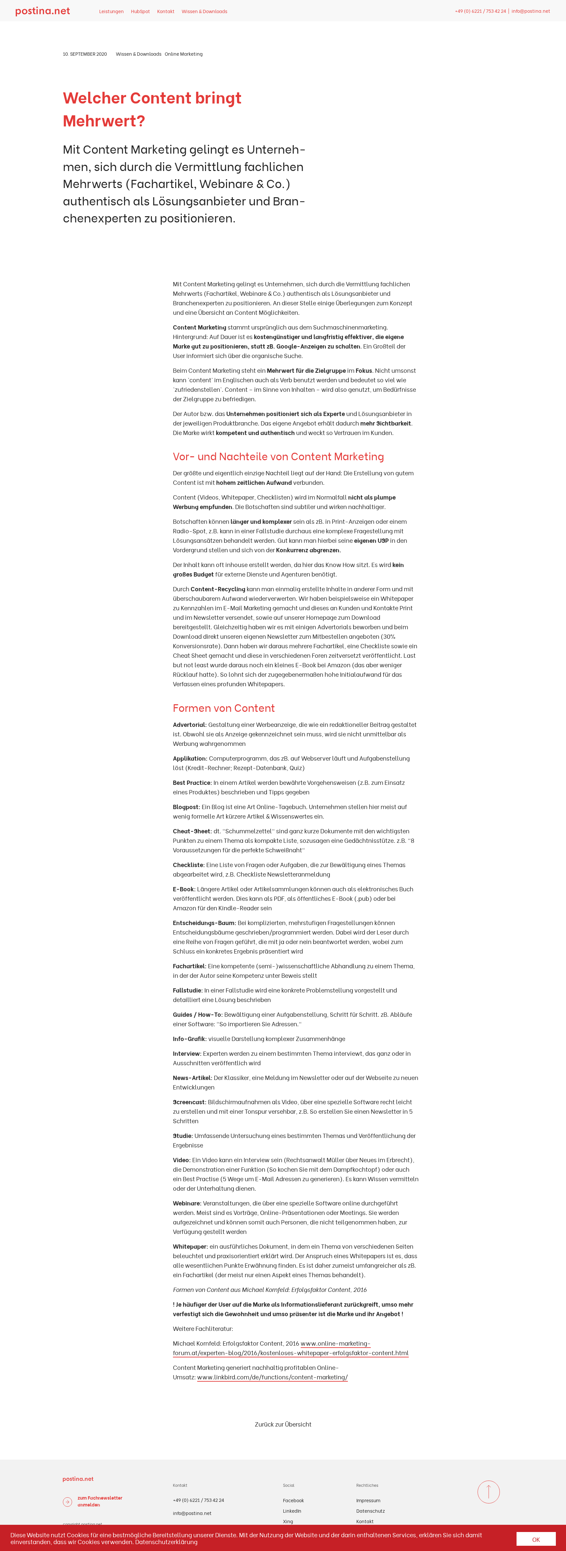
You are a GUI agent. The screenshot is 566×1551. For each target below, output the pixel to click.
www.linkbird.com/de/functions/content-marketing (271, 1376)
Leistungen (111, 11)
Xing (288, 1521)
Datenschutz (370, 1510)
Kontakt (166, 11)
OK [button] (536, 1539)
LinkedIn (292, 1510)
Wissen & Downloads (204, 11)
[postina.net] (43, 10)
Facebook (293, 1500)
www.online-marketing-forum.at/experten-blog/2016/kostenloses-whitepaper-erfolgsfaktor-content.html (291, 1347)
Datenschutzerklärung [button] (166, 1541)
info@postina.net (531, 10)
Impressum (368, 1500)
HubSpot (140, 11)
